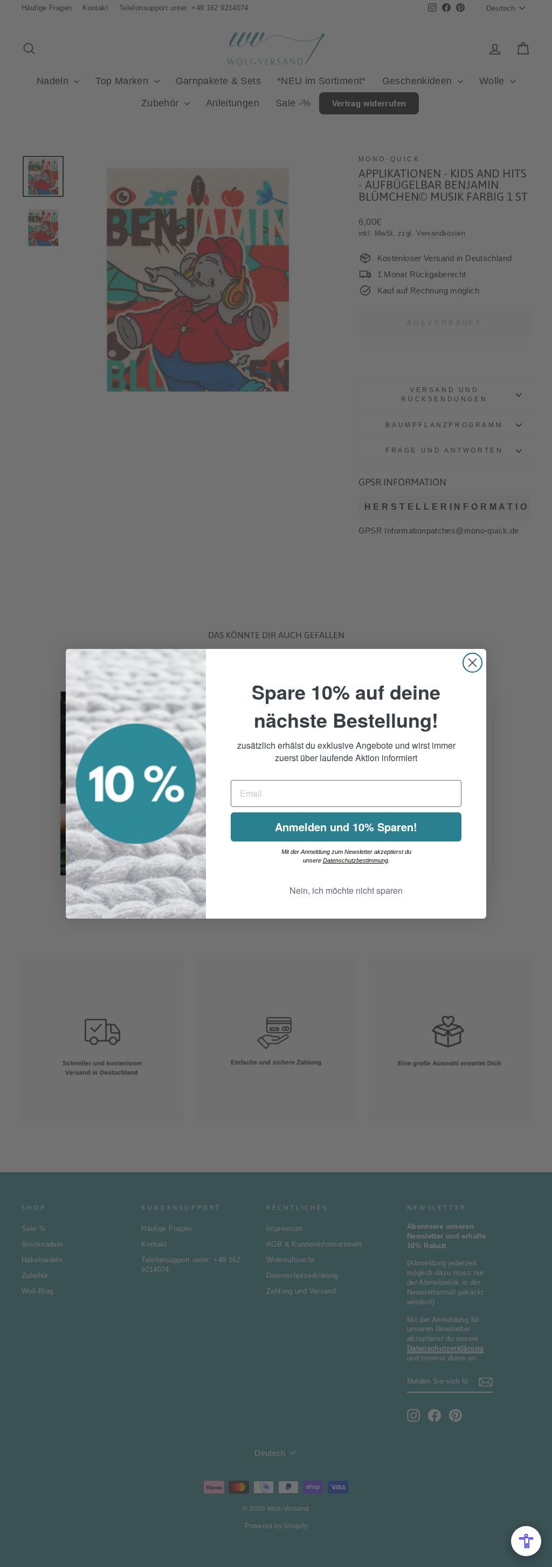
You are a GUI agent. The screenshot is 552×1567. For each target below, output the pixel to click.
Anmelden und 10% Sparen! (346, 826)
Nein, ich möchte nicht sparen (346, 890)
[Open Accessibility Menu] (526, 1541)
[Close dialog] (472, 662)
